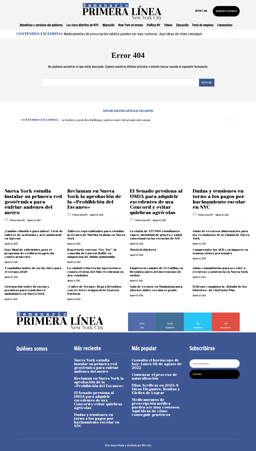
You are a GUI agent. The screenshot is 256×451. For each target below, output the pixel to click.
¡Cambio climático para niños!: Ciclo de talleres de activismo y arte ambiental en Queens (33, 235)
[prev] (228, 34)
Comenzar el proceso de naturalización (154, 377)
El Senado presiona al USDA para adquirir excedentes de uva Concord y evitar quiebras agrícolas (156, 202)
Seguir (170, 314)
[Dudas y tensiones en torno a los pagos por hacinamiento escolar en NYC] (222, 164)
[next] (234, 34)
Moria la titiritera (143, 249)
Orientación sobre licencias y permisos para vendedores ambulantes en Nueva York (26, 290)
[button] (201, 11)
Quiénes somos (32, 349)
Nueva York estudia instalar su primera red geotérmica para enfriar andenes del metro (33, 202)
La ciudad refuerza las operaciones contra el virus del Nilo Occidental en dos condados (95, 272)
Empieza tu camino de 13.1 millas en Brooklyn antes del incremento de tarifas (156, 272)
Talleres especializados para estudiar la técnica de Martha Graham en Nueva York (96, 235)
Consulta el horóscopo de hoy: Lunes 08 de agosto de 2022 (157, 364)
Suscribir (197, 374)
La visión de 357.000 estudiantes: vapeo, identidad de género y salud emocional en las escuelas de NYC (156, 235)
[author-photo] (6, 220)
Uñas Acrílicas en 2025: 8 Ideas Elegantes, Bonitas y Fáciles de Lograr (156, 389)
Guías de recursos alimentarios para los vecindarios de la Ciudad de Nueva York (221, 235)
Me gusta (142, 314)
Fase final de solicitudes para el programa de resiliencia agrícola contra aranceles (29, 253)
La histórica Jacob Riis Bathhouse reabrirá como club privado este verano (106, 120)
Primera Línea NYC (17, 220)
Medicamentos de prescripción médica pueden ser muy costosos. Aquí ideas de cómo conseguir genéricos (156, 407)
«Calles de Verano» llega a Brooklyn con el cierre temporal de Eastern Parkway (94, 290)
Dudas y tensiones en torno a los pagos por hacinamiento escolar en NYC (96, 420)
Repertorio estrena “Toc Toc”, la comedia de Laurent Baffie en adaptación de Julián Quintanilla (91, 253)
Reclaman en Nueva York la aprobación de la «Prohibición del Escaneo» (99, 382)
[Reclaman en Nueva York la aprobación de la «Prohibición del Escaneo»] (96, 164)
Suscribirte (225, 314)
